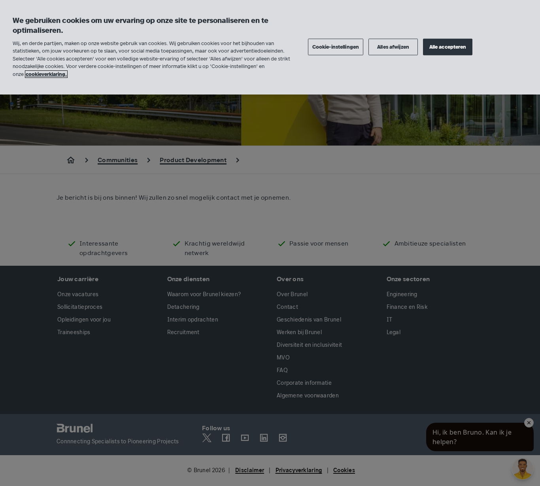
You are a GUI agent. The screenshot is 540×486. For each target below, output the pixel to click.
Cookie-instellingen (335, 46)
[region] (270, 47)
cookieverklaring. (46, 74)
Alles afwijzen (393, 46)
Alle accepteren (447, 46)
